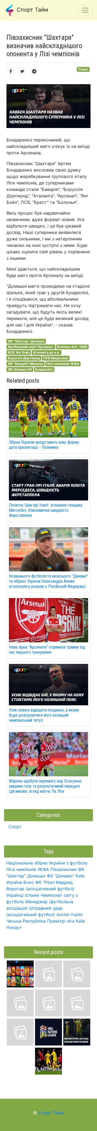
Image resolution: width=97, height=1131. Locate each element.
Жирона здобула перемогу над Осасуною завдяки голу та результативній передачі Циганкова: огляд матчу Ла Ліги (45, 786)
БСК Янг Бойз (19, 352)
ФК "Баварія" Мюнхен (25, 364)
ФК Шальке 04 (20, 369)
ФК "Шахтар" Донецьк (26, 341)
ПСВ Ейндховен (55, 358)
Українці (14, 895)
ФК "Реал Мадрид (54, 882)
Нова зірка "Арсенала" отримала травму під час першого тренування (47, 650)
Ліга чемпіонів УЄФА (62, 364)
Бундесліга (44, 369)
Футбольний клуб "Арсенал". (31, 347)
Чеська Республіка (26, 921)
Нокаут (14, 927)
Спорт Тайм (31, 9)
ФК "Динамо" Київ (66, 876)
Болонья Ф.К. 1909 (72, 347)
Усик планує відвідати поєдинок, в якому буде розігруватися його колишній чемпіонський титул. (44, 715)
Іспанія (32, 895)
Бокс (28, 882)
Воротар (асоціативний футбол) (40, 888)
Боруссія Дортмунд (24, 358)
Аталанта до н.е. (46, 352)
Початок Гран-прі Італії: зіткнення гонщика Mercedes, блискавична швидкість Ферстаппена (45, 510)
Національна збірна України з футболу (47, 863)
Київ (80, 921)
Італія (76, 914)
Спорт (83, 69)
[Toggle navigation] (85, 10)
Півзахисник (63, 869)
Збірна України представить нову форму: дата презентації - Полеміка (44, 445)
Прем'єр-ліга (61, 921)
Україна (14, 882)
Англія (62, 914)
